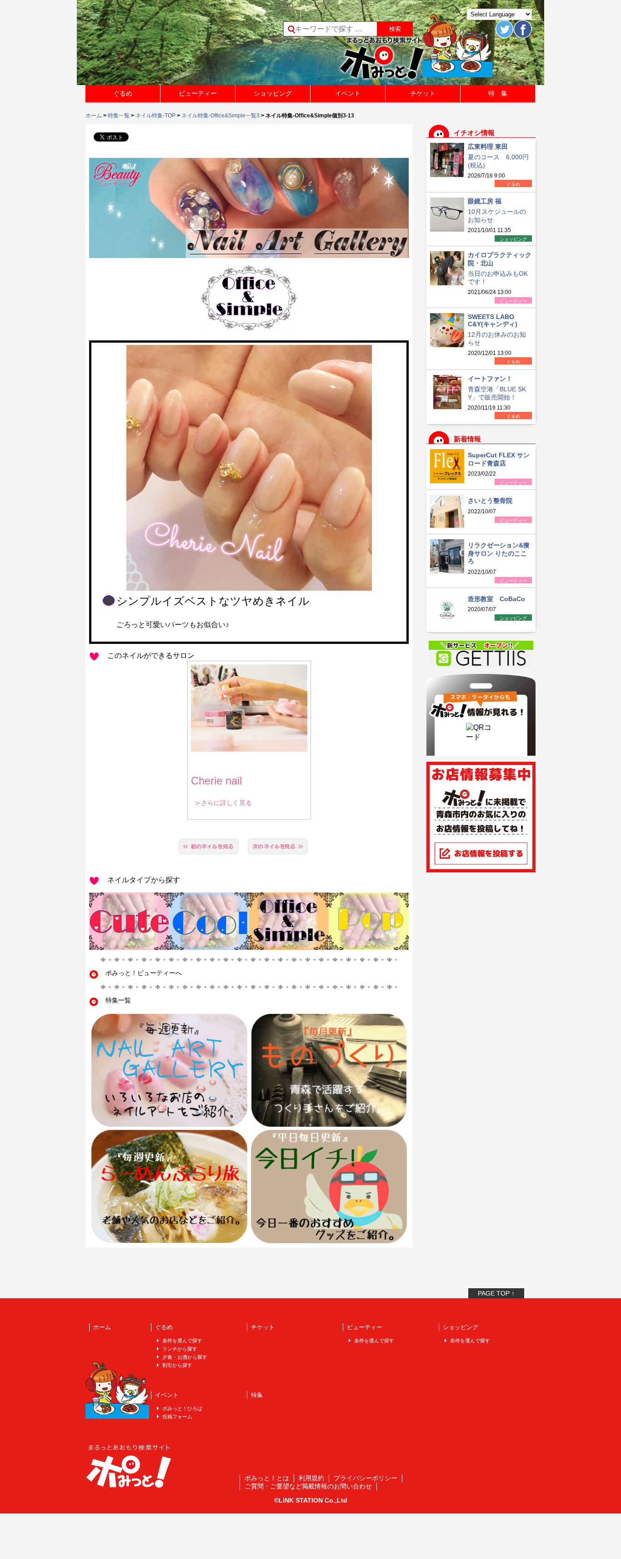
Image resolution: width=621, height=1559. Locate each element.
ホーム (93, 115)
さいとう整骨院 (490, 500)
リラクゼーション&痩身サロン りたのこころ (499, 553)
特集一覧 (119, 115)
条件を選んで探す (182, 1340)
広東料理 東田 (488, 146)
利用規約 (311, 1478)
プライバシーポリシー (365, 1478)
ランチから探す (179, 1348)
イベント (348, 93)
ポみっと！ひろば (182, 1408)
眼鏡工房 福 (484, 201)
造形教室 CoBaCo (496, 598)
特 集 (497, 93)
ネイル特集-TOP (155, 115)
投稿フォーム (177, 1416)
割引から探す (177, 1365)
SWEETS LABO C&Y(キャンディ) (492, 320)
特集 (257, 1395)
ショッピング (273, 93)
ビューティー (198, 93)
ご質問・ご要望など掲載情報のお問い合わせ (308, 1486)
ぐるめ (122, 93)
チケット (423, 93)
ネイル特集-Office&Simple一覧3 (220, 115)
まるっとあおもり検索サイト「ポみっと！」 (153, 45)
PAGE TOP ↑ (496, 1293)
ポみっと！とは (267, 1478)
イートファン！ (490, 378)
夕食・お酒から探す (184, 1357)
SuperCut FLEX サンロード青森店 (499, 459)
